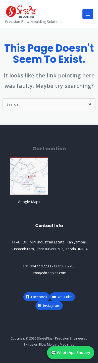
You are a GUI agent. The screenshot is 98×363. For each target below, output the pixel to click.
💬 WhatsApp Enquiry (70, 352)
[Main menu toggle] (87, 14)
